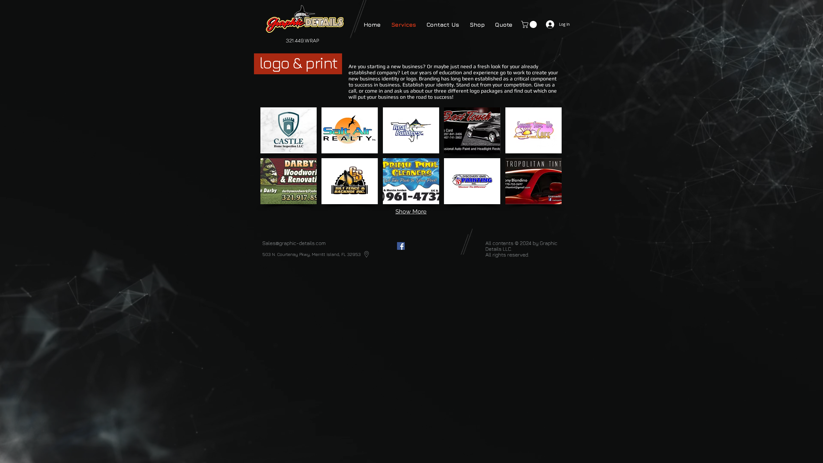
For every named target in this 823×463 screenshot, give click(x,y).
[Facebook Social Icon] (401, 246)
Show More (411, 211)
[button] (529, 24)
